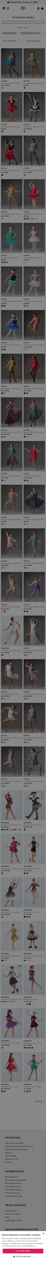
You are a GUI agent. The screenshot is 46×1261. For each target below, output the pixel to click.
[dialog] (23, 1246)
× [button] (43, 1234)
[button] (23, 1256)
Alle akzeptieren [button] (23, 1251)
